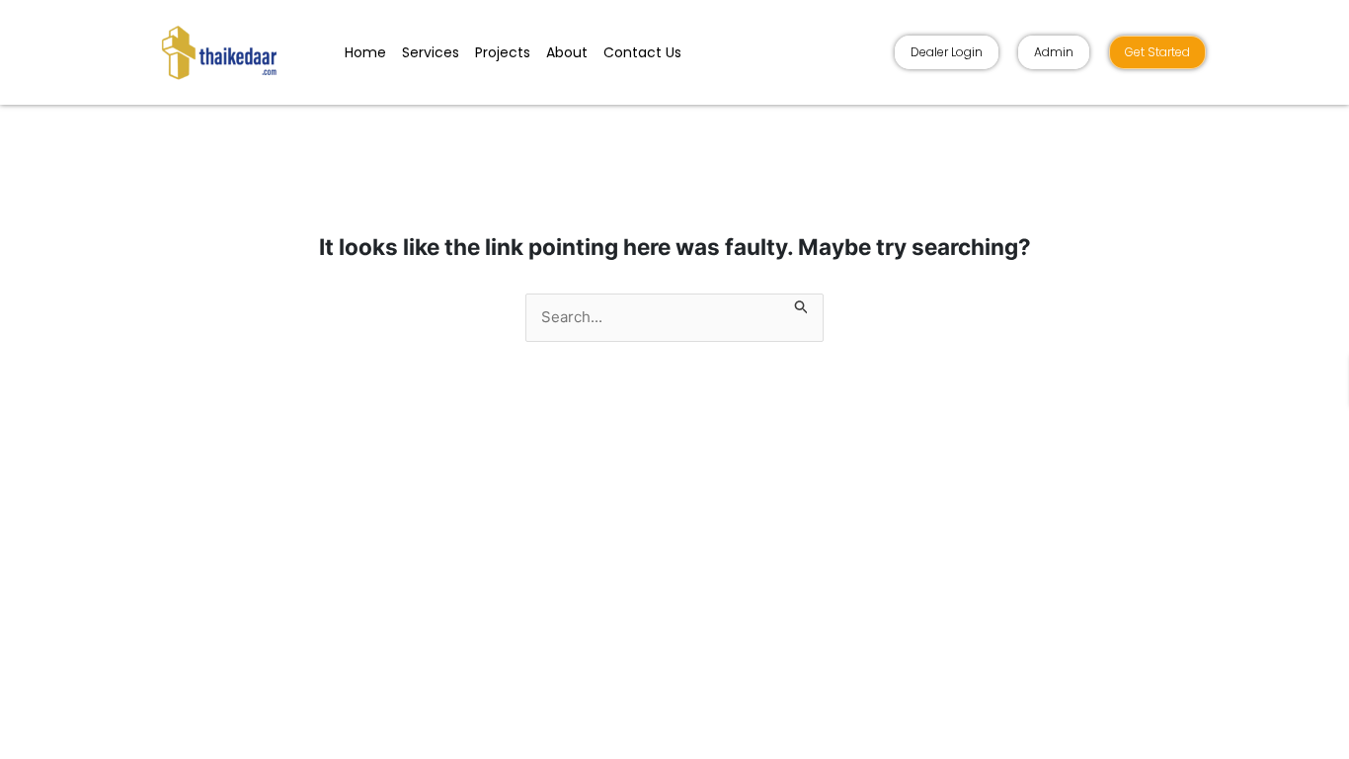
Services (430, 52)
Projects (502, 52)
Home (365, 52)
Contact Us (642, 52)
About (567, 52)
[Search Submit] (802, 305)
